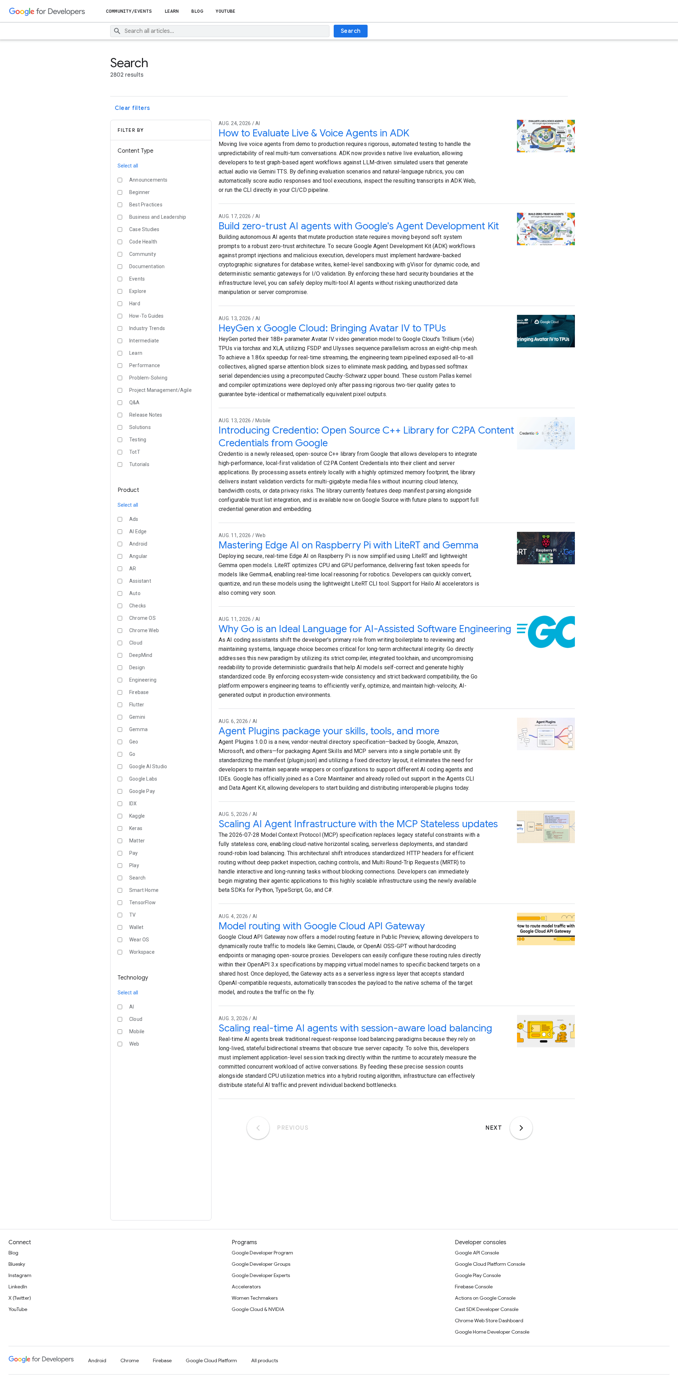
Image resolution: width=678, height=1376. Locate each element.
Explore (137, 291)
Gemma (138, 729)
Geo (133, 742)
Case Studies (144, 229)
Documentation (147, 266)
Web (134, 1044)
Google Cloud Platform (211, 1360)
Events (137, 279)
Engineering (142, 680)
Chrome (129, 1360)
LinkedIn (17, 1286)
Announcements (148, 180)
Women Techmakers (255, 1298)
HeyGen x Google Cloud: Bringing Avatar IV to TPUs (332, 328)
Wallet (136, 927)
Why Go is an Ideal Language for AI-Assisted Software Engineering (365, 629)
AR (132, 568)
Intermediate (144, 340)
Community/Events (129, 11)
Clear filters (132, 108)
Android (138, 544)
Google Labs (143, 779)
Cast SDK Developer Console (486, 1309)
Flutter (136, 704)
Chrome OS (142, 618)
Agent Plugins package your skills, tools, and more (329, 731)
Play (134, 865)
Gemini (137, 717)
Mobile (136, 1031)
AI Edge (138, 531)
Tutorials (139, 464)
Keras (135, 828)
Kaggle (137, 816)
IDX (133, 803)
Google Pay (142, 791)
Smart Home (144, 890)
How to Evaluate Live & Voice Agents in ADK (314, 133)
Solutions (140, 427)
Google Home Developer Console (492, 1332)
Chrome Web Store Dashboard (489, 1320)
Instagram (19, 1275)
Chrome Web (144, 630)
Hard (134, 303)
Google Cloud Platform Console (490, 1264)
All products (264, 1360)
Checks (137, 605)
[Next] (521, 1128)
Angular (138, 556)
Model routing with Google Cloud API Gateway (322, 926)
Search (351, 31)
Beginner (139, 192)
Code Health (143, 242)
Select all (128, 166)
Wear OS (139, 939)
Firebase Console (474, 1286)
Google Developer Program (262, 1252)
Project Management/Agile (160, 390)
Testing (137, 439)
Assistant (140, 581)
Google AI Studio (148, 766)
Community (142, 254)
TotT (134, 452)
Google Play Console (478, 1275)
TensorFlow (142, 902)
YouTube (226, 11)
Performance (144, 365)
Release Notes (145, 415)
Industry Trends (147, 328)
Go (132, 754)
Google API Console (477, 1252)
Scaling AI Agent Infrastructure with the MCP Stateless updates (358, 824)
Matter (137, 840)
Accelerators (246, 1286)
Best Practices (145, 204)
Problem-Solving (148, 378)
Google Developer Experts (261, 1275)
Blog (197, 11)
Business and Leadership (157, 217)
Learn (172, 11)
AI (131, 1007)
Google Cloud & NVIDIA (258, 1309)
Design (137, 667)
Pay (133, 853)
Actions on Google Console (485, 1298)
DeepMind (141, 655)
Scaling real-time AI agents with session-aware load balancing (355, 1028)
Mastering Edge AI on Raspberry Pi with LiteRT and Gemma (348, 545)
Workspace (142, 952)
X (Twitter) (19, 1298)
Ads (133, 519)
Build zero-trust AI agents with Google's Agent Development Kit (359, 226)
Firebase (139, 692)
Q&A (134, 402)
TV (132, 915)
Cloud (135, 643)
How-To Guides (146, 316)
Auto (135, 593)
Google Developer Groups (261, 1264)
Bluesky (16, 1264)
